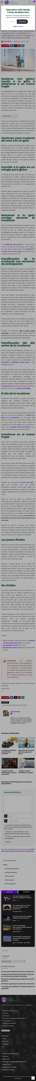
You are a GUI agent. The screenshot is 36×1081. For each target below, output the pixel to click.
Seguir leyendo (18, 26)
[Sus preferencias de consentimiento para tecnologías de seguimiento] (33, 1078)
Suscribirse (22, 22)
